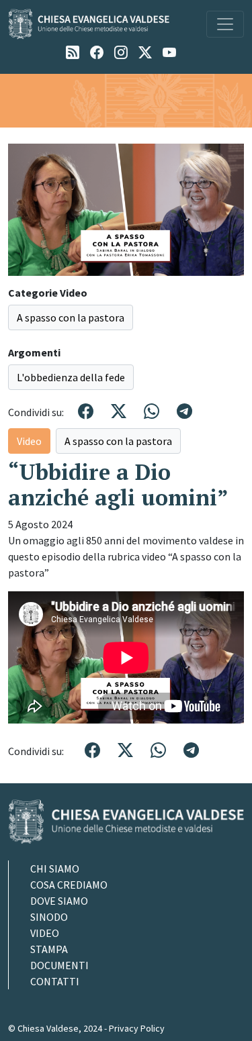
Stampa (49, 949)
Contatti (54, 981)
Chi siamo (54, 868)
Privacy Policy (137, 1028)
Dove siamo (59, 900)
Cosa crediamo (69, 884)
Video (29, 441)
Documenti (59, 965)
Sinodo (49, 917)
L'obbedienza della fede (71, 377)
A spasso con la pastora (70, 317)
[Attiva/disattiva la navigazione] (225, 24)
